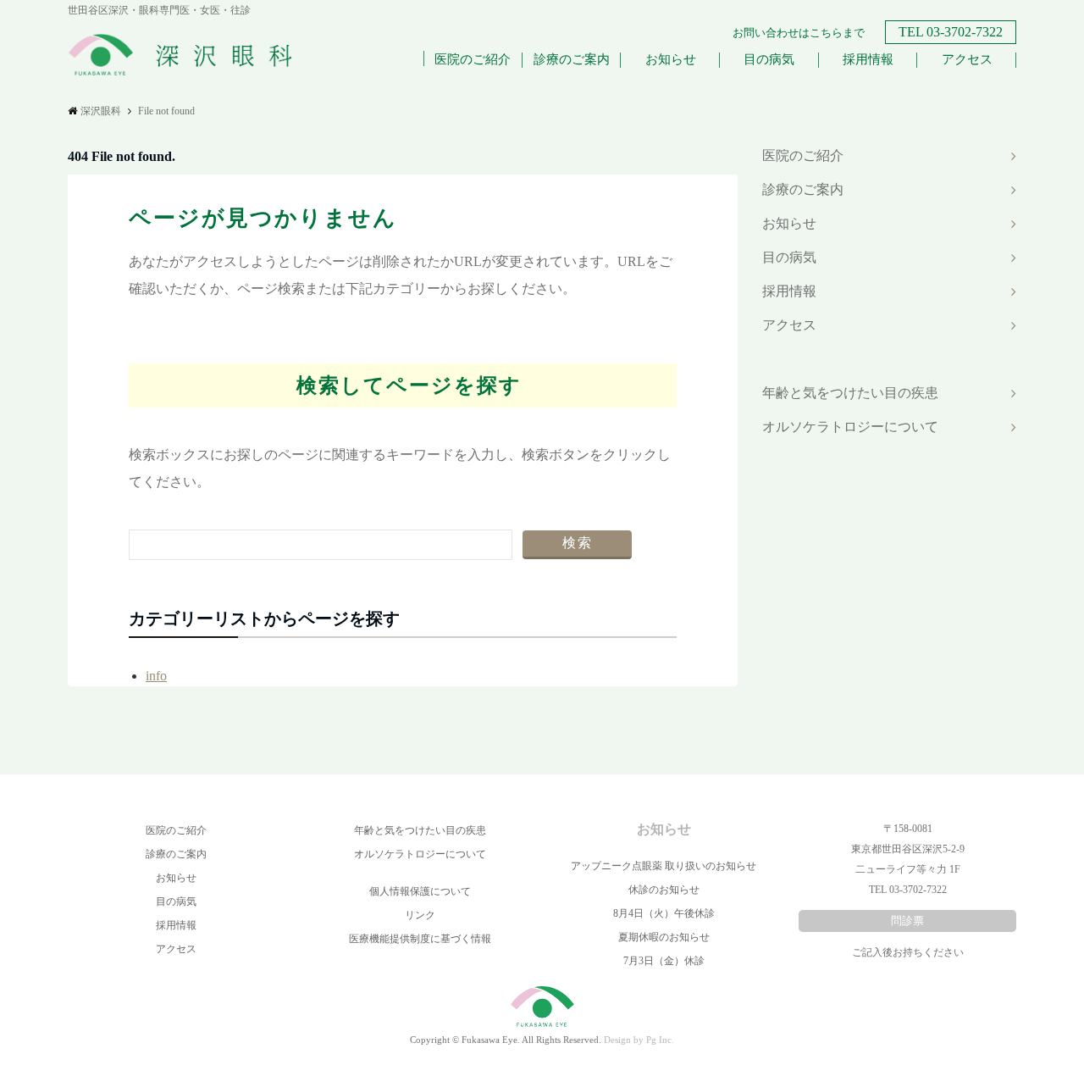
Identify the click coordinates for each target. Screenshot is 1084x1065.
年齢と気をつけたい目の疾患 (850, 393)
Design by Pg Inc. (639, 1039)
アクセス (967, 59)
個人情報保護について (420, 891)
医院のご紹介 (472, 59)
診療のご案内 (572, 59)
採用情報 (868, 59)
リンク (420, 915)
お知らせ (670, 59)
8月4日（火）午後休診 (664, 913)
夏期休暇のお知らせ (664, 937)
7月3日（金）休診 (664, 961)
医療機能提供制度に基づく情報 (420, 939)
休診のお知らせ (664, 890)
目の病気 (769, 59)
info (156, 675)
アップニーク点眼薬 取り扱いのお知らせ (663, 866)
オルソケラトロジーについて (850, 426)
